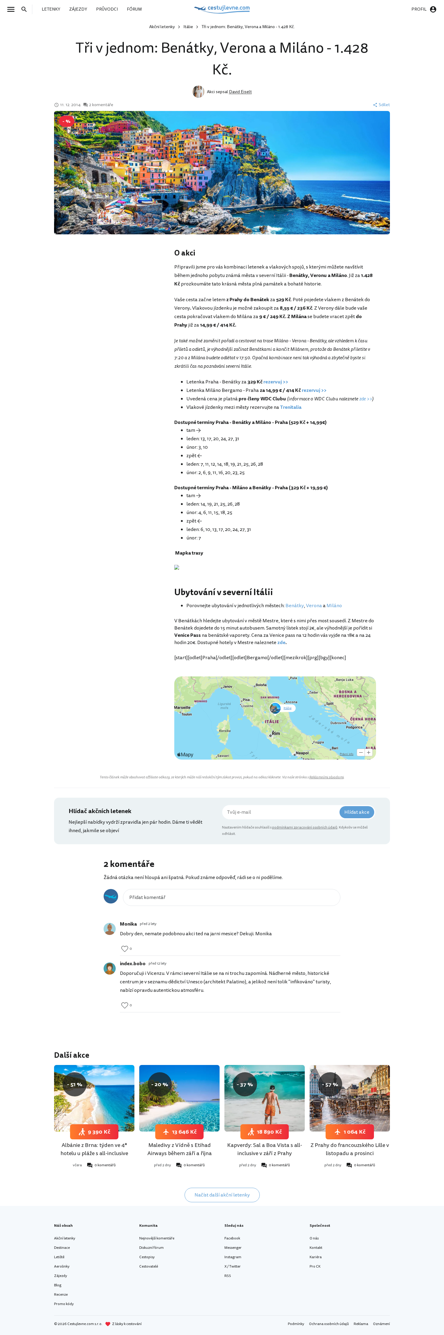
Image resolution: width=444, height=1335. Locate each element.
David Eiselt (240, 92)
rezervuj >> (275, 382)
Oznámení (381, 1324)
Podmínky (296, 1324)
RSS (227, 1275)
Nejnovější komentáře (156, 1238)
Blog (57, 1285)
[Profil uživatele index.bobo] (110, 968)
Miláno (334, 605)
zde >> (365, 398)
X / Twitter (232, 1266)
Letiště (59, 1257)
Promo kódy (64, 1304)
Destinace (62, 1247)
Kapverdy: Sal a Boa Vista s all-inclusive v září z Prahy (264, 1149)
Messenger (233, 1247)
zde (281, 642)
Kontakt (316, 1247)
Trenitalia (290, 407)
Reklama (361, 1324)
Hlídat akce (356, 812)
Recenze (61, 1294)
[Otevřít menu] (12, 9)
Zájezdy (60, 1275)
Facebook (232, 1238)
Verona (314, 605)
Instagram (232, 1257)
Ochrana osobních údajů (329, 1324)
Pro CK (315, 1266)
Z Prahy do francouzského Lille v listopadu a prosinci (349, 1149)
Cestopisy (147, 1257)
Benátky (294, 605)
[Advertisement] (114, 296)
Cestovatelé (148, 1266)
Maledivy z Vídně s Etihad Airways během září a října (179, 1149)
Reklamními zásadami (326, 777)
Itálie (188, 27)
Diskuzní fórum (151, 1247)
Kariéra (316, 1257)
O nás (314, 1238)
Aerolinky (61, 1266)
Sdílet (384, 105)
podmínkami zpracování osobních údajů (304, 827)
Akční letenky (162, 27)
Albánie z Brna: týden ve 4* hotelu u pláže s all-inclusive (94, 1149)
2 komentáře (101, 105)
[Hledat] (26, 9)
